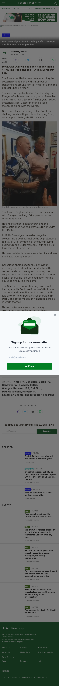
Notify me (29, 366)
